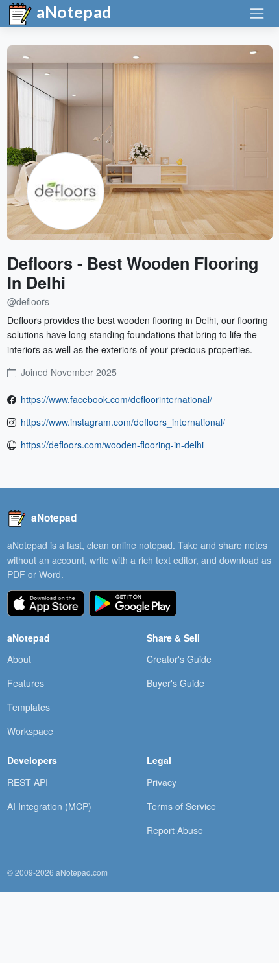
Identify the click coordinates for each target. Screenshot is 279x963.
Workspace (30, 731)
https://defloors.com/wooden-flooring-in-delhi (112, 444)
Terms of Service (181, 806)
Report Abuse (175, 830)
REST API (27, 782)
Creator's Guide (179, 659)
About (19, 659)
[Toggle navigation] (257, 13)
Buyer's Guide (175, 683)
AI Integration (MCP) (49, 806)
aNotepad (72, 11)
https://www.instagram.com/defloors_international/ (123, 421)
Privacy (161, 782)
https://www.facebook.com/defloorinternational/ (116, 399)
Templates (28, 707)
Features (25, 683)
